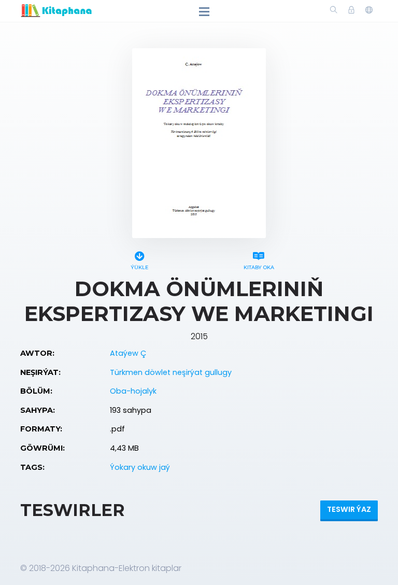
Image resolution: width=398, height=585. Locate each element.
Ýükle (139, 267)
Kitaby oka (259, 267)
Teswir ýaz (349, 509)
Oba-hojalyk (133, 391)
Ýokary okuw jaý (140, 467)
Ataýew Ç (128, 353)
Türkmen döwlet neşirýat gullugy (171, 372)
